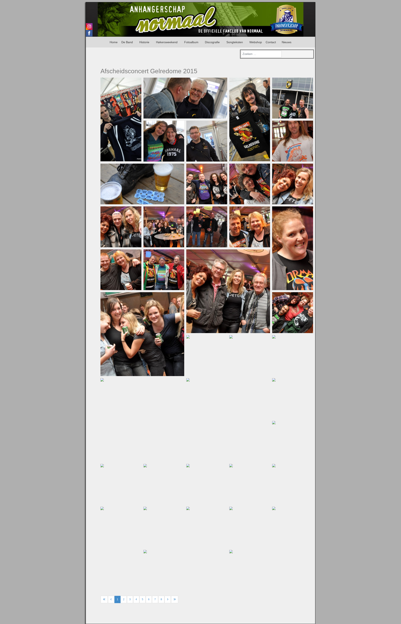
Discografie (212, 42)
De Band (127, 42)
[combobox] (261, 54)
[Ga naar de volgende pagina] (168, 599)
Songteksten (234, 42)
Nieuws (286, 42)
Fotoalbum (191, 42)
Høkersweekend (167, 42)
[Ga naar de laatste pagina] (174, 599)
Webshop (255, 42)
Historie (144, 42)
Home (114, 42)
